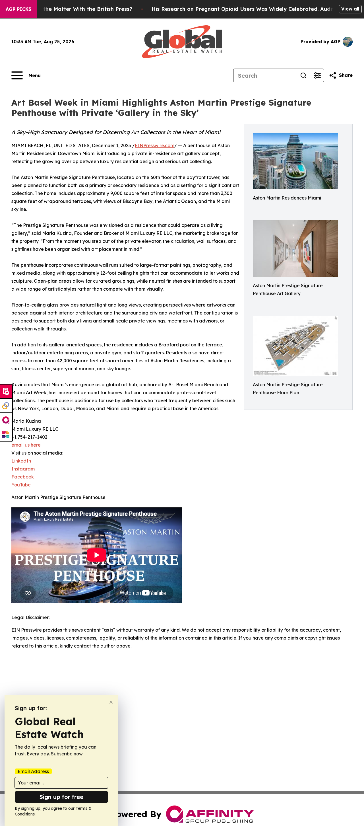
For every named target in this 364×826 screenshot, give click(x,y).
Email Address (33, 771)
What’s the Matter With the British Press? (78, 9)
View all (350, 9)
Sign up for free (61, 796)
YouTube (21, 485)
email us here (26, 445)
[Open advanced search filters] (317, 75)
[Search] (303, 75)
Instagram (23, 469)
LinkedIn (21, 461)
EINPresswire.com (154, 145)
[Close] (111, 702)
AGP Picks (18, 9)
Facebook (22, 477)
